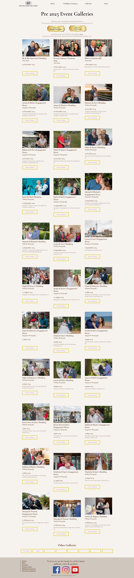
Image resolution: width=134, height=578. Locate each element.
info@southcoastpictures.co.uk (82, 36)
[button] (88, 3)
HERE (81, 34)
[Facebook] (56, 569)
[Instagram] (65, 569)
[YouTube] (75, 569)
